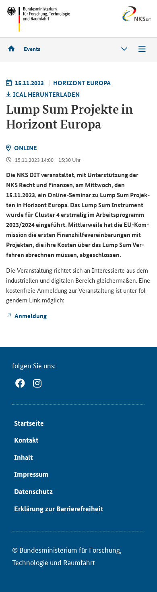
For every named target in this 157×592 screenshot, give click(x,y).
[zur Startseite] (14, 48)
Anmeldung (30, 315)
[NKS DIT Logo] (119, 20)
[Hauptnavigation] (142, 49)
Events (32, 49)
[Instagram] (37, 383)
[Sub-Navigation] (124, 49)
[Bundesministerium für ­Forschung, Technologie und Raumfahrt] (38, 19)
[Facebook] (20, 383)
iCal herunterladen (46, 94)
